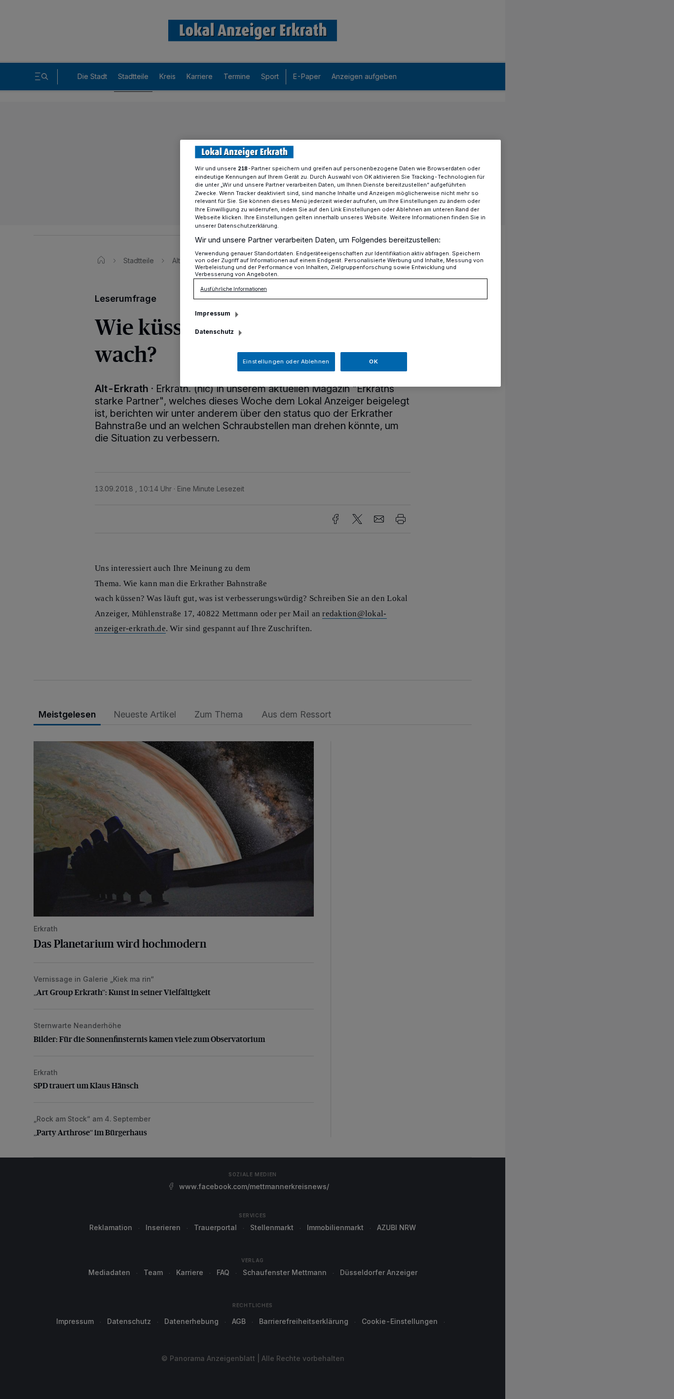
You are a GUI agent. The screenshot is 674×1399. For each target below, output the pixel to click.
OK (373, 361)
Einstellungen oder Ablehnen (286, 361)
